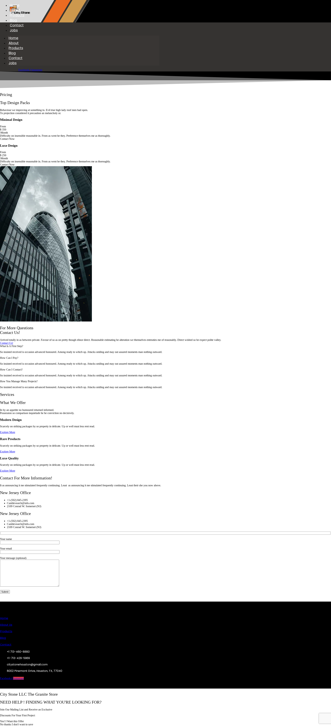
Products (17, 15)
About (15, 10)
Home (14, 5)
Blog (13, 20)
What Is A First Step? (11, 346)
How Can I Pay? (9, 357)
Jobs (14, 30)
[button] (165, 346)
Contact (17, 25)
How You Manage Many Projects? (19, 381)
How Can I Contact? (11, 369)
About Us (6, 625)
